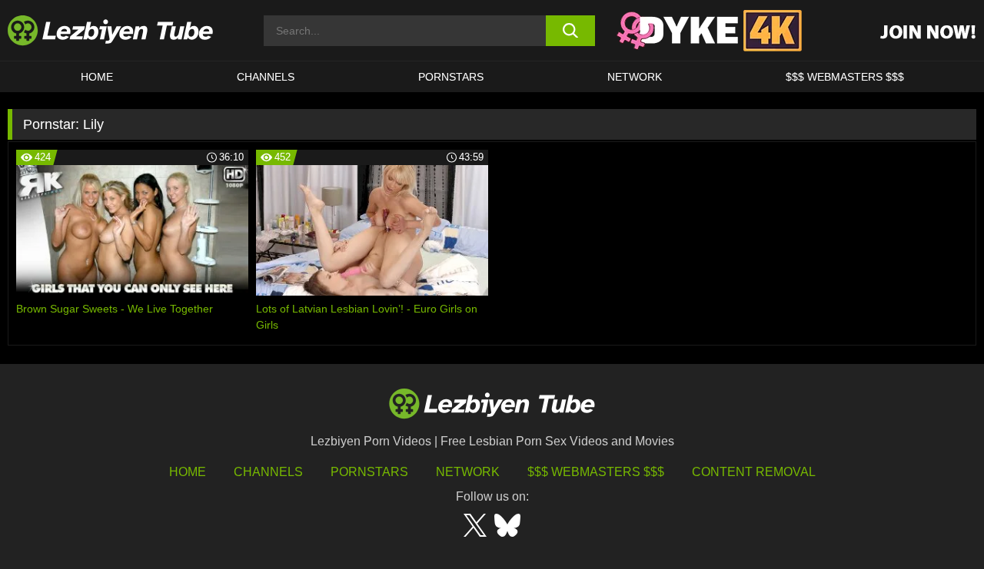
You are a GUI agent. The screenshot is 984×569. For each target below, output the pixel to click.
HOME (97, 77)
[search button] (571, 30)
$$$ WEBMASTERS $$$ (845, 77)
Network (634, 77)
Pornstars (451, 77)
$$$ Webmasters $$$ (595, 471)
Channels (268, 471)
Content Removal (754, 471)
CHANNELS (265, 77)
